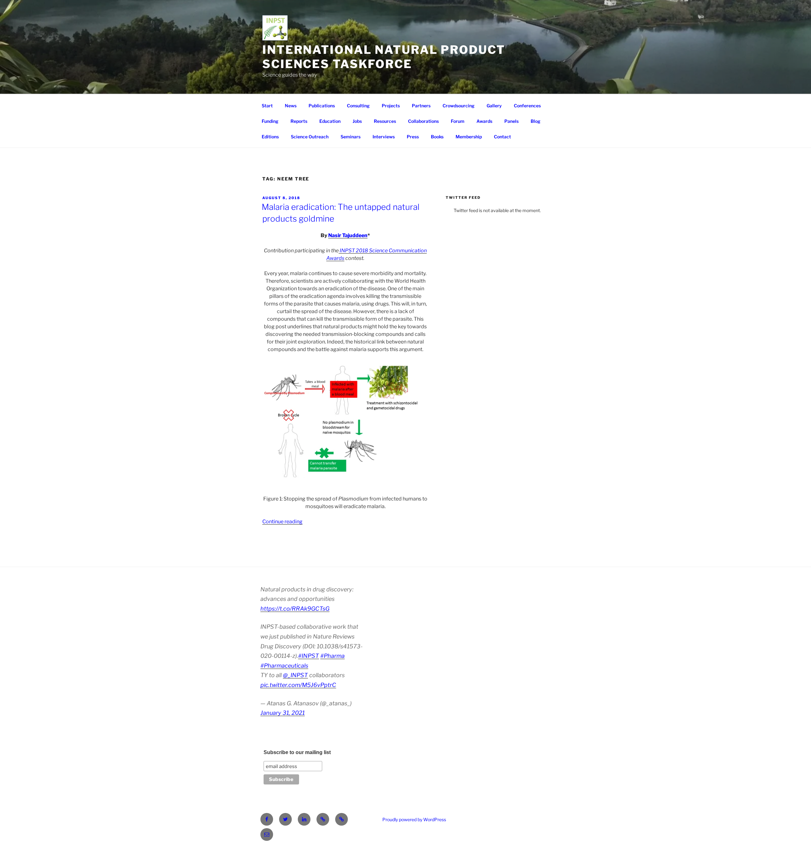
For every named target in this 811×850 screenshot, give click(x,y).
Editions (270, 136)
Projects (391, 105)
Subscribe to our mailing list (297, 752)
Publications (322, 105)
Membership (469, 136)
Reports (299, 121)
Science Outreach (310, 136)
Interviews (384, 136)
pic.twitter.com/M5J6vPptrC (298, 685)
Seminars (351, 136)
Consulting (358, 105)
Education (330, 121)
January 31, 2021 (282, 712)
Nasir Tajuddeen (347, 235)
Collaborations (423, 121)
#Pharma (332, 655)
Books (437, 136)
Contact (502, 136)
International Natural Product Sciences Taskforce (383, 57)
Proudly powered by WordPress (414, 819)
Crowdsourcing (459, 105)
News (291, 105)
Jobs (357, 121)
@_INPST (295, 675)
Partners (421, 105)
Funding (270, 121)
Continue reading (282, 522)
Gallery (494, 105)
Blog (535, 121)
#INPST (308, 655)
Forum (457, 121)
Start (267, 105)
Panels (511, 121)
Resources (385, 121)
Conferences (527, 105)
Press (413, 136)
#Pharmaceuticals (284, 665)
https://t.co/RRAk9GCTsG (294, 608)
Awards (484, 121)
